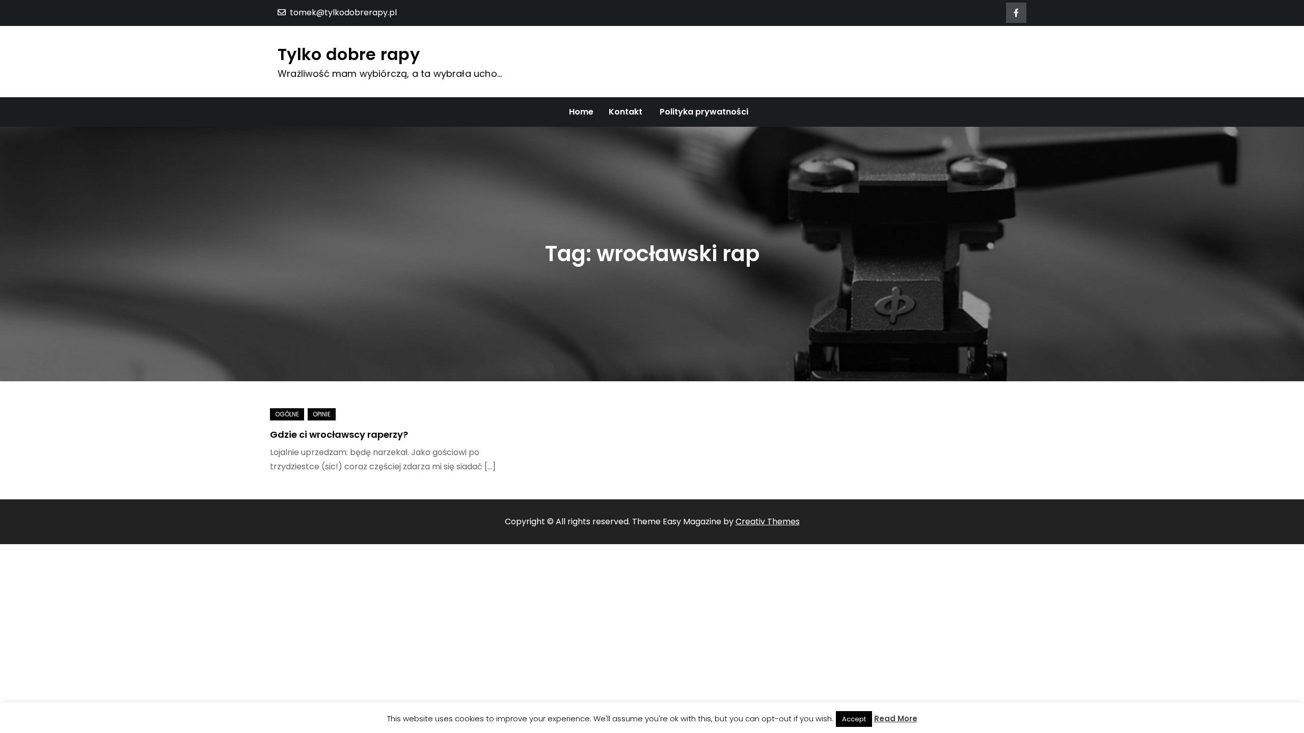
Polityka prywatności (704, 112)
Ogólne (287, 414)
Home (581, 112)
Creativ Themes (768, 521)
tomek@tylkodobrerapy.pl (343, 12)
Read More (895, 718)
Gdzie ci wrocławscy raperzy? (339, 434)
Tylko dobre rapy (349, 54)
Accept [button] (854, 719)
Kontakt (625, 112)
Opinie (322, 414)
